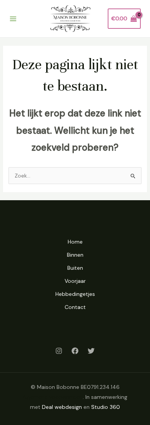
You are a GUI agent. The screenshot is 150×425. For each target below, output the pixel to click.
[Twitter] (91, 350)
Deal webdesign (62, 406)
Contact (75, 307)
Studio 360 (105, 406)
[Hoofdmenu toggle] (13, 19)
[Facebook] (75, 350)
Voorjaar (75, 280)
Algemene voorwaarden (53, 396)
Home (75, 241)
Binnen (75, 254)
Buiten (75, 267)
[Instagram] (58, 350)
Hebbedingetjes (75, 294)
